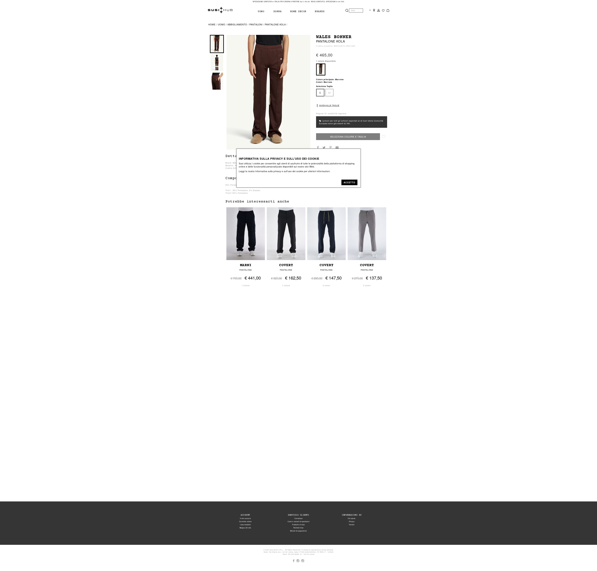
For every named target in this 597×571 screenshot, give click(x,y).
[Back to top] (588, 562)
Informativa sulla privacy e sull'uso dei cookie (279, 171)
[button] (349, 182)
